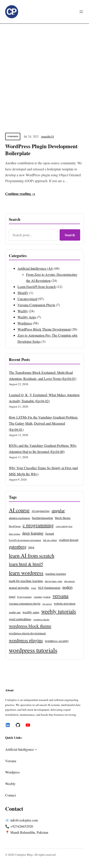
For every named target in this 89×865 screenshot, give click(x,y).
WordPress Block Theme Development (44, 329)
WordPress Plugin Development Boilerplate (41, 150)
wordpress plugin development (27, 633)
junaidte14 (47, 136)
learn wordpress (26, 572)
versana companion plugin (24, 604)
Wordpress (12, 136)
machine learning (55, 574)
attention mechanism (19, 518)
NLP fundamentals (49, 588)
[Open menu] (81, 11)
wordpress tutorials (33, 650)
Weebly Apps (26, 317)
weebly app (15, 612)
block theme (63, 518)
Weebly (22, 311)
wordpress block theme (30, 626)
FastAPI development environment (25, 540)
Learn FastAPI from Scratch (36, 286)
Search (70, 234)
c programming (38, 525)
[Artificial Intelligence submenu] (36, 749)
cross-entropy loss (64, 526)
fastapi (49, 533)
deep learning (32, 533)
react (12, 596)
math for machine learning (26, 581)
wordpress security (57, 641)
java (31, 547)
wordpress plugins (26, 640)
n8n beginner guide (53, 581)
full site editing (50, 540)
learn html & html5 (26, 564)
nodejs (67, 587)
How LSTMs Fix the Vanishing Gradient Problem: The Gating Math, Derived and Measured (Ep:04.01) (43, 423)
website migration (64, 604)
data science (14, 533)
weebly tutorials (58, 611)
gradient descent (68, 540)
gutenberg (17, 547)
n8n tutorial (69, 581)
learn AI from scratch (31, 555)
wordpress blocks (41, 619)
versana (60, 595)
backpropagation (42, 518)
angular (58, 510)
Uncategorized (27, 298)
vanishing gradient (42, 596)
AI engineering (41, 511)
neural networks (19, 587)
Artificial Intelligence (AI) (35, 268)
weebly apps (30, 612)
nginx (33, 587)
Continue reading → (20, 193)
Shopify (22, 292)
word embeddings (20, 619)
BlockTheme (15, 526)
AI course (19, 510)
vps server (47, 603)
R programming (24, 596)
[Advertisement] (44, 73)
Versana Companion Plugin (36, 305)
